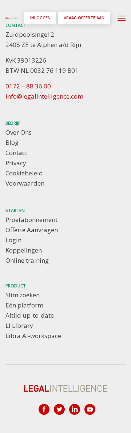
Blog (12, 142)
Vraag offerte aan (84, 17)
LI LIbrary (19, 325)
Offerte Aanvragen (31, 230)
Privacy (15, 163)
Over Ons (18, 132)
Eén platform (24, 305)
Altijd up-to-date (29, 315)
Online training (27, 260)
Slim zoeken (22, 295)
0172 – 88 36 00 (28, 86)
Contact (16, 152)
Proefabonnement (31, 219)
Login (13, 240)
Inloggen (40, 17)
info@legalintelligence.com (44, 96)
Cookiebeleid (24, 173)
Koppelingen (23, 250)
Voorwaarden (24, 183)
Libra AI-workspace (33, 335)
